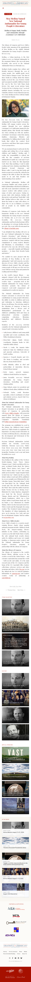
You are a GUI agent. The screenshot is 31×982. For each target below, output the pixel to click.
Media (25, 951)
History (5, 951)
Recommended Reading (9, 953)
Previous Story (11, 590)
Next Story (21, 590)
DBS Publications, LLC (17, 961)
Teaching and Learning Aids (19, 14)
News (20, 951)
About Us (24, 953)
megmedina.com (8, 517)
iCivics (18, 953)
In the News (8, 14)
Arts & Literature (13, 951)
